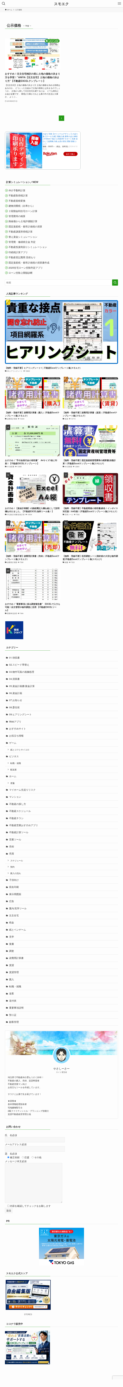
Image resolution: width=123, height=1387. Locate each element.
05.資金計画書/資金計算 (22, 686)
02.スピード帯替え (19, 664)
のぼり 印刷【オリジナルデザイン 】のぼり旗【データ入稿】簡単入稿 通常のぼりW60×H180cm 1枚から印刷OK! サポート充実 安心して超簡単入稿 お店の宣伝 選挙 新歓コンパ (60, 138)
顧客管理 (14, 1022)
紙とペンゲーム (17, 929)
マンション (15, 796)
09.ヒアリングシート (20, 714)
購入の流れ (15, 873)
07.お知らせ (15, 700)
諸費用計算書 (16, 958)
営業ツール (15, 839)
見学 (11, 936)
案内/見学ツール (18, 908)
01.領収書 (14, 657)
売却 (11, 846)
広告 (11, 901)
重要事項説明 (16, 1007)
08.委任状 (14, 707)
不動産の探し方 (17, 804)
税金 (11, 922)
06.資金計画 (15, 693)
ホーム (12, 776)
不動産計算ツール (18, 832)
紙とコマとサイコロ (19, 749)
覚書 (11, 944)
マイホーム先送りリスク (22, 789)
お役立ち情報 (16, 735)
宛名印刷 (14, 887)
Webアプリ (15, 721)
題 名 (11, 1153)
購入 (11, 979)
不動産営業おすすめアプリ (23, 825)
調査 (11, 951)
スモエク (61, 3)
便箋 (12, 783)
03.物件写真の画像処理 (21, 672)
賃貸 (11, 965)
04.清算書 (14, 679)
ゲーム (12, 743)
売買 (11, 853)
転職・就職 (15, 763)
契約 (12, 866)
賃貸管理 (14, 972)
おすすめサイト (17, 728)
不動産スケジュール (20, 811)
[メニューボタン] (119, 3)
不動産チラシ (16, 818)
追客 (11, 993)
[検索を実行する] (115, 282)
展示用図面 (15, 894)
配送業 (13, 769)
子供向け (14, 880)
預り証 (12, 1015)
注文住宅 (14, 915)
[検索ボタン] (3, 3)
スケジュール (16, 860)
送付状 (12, 1000)
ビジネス (14, 756)
